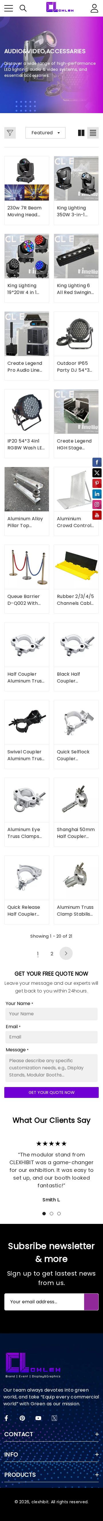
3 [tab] (59, 1213)
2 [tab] (51, 1213)
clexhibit (40, 1502)
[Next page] (66, 953)
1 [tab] (44, 1213)
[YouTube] (38, 1418)
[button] (23, 8)
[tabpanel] (51, 1169)
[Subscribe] (91, 1302)
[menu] (8, 8)
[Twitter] (54, 1418)
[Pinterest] (22, 1418)
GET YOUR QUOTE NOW (52, 1092)
